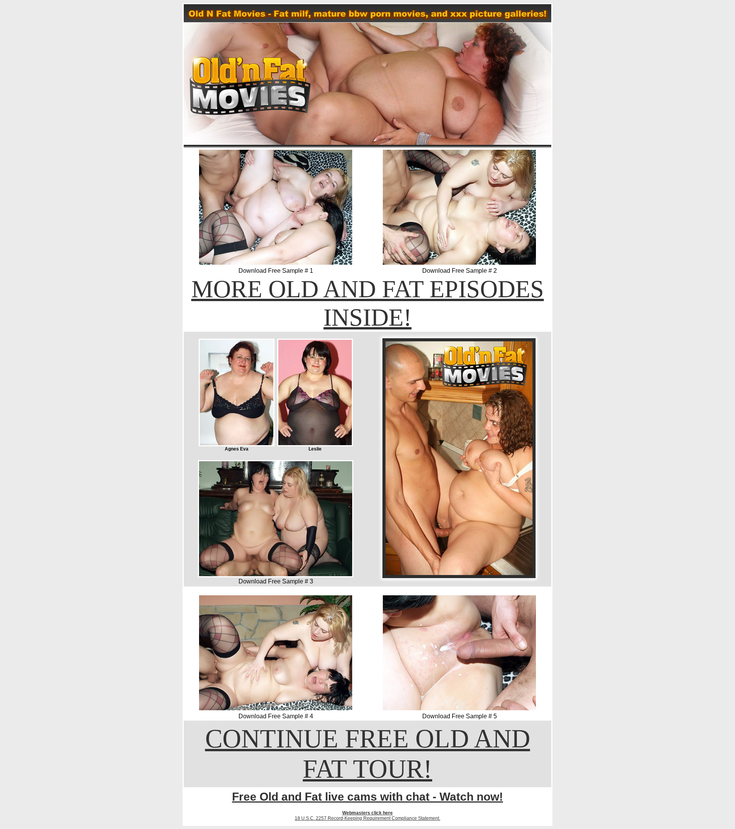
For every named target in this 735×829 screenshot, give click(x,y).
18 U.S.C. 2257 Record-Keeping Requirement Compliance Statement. (367, 818)
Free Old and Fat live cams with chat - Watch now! (367, 796)
